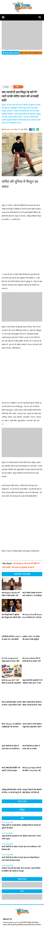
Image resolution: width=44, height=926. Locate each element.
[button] (3, 17)
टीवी (22, 818)
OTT (22, 891)
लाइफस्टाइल (22, 879)
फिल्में (17, 87)
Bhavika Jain (9, 129)
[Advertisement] (22, 247)
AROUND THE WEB (22, 574)
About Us (7, 919)
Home (6, 87)
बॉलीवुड (22, 810)
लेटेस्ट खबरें (22, 801)
